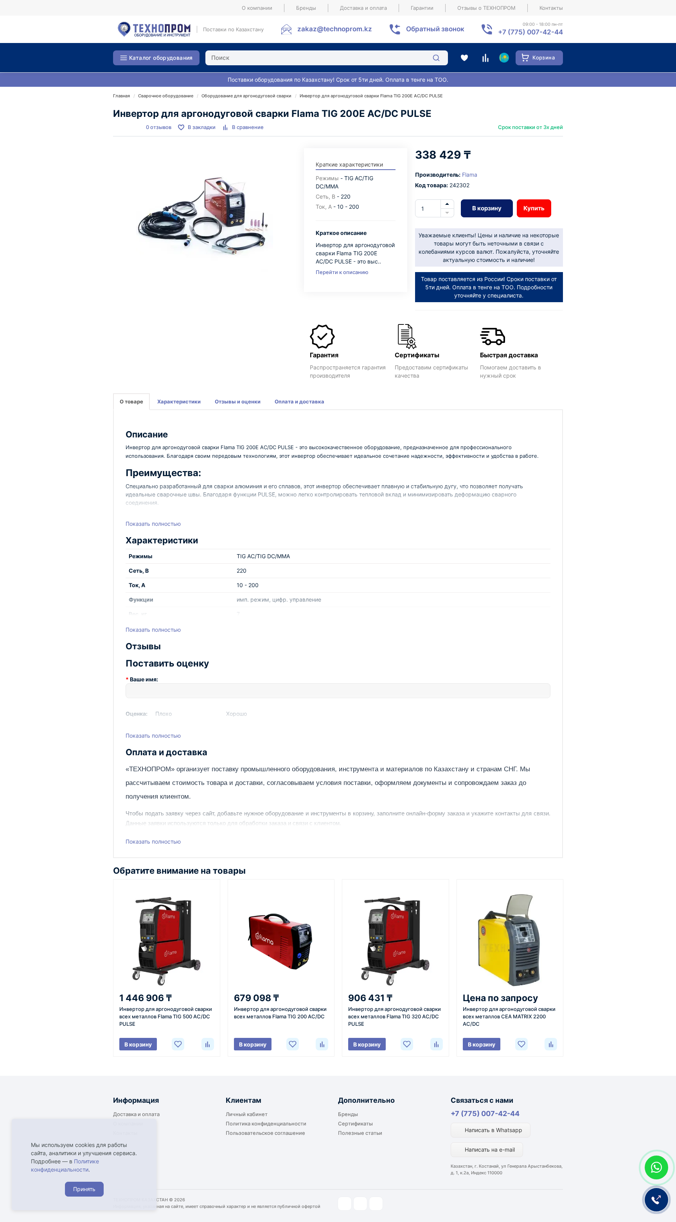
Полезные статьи (360, 1133)
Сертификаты (355, 1123)
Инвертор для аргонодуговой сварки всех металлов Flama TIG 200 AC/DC (280, 1013)
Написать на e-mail (489, 1149)
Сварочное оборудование (165, 96)
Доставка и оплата (363, 8)
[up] (447, 204)
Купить (534, 208)
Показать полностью (153, 523)
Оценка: (136, 713)
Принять (84, 1189)
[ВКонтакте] (376, 1204)
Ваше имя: (144, 679)
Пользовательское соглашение (265, 1133)
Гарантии (422, 8)
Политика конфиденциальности (266, 1123)
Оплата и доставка (299, 401)
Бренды (306, 8)
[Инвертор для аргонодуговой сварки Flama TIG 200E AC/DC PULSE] (204, 216)
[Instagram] (345, 1204)
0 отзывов (158, 127)
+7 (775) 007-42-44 (485, 1113)
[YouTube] (360, 1204)
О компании (257, 8)
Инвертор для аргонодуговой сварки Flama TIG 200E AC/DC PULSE (371, 96)
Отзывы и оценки (238, 401)
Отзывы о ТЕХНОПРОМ (486, 8)
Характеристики (179, 401)
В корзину (487, 208)
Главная (121, 96)
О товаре (131, 401)
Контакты (551, 8)
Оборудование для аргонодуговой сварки (246, 96)
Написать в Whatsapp (492, 1130)
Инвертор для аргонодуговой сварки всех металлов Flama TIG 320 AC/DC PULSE (394, 1016)
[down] (447, 213)
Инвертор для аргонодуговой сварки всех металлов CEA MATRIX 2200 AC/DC (509, 1016)
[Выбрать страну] (504, 58)
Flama (469, 174)
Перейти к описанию (342, 272)
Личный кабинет (247, 1114)
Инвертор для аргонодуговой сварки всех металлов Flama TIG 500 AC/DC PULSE (165, 1016)
